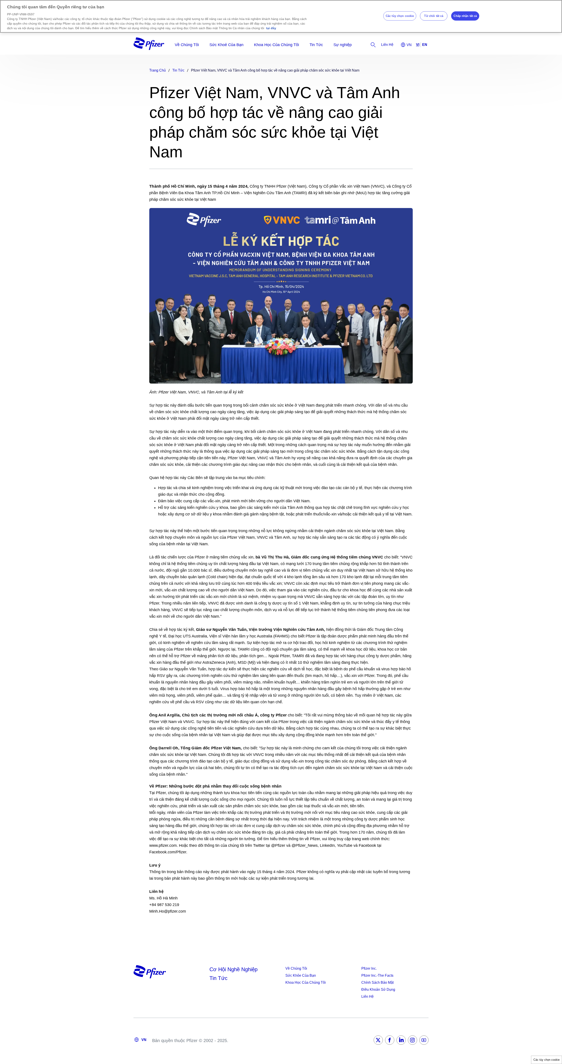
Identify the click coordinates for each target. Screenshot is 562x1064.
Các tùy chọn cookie (546, 1059)
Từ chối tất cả (433, 16)
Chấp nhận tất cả (465, 16)
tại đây (271, 28)
